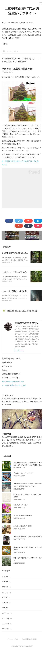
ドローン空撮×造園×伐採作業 (22, 515)
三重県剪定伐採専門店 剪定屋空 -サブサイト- (22, 10)
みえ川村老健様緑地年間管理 (22, 526)
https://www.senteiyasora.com (13, 381)
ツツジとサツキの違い (20, 505)
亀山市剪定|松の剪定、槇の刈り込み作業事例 (27, 536)
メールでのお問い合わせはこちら (14, 385)
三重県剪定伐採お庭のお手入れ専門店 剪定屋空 (23, 311)
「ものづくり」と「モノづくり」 (24, 473)
